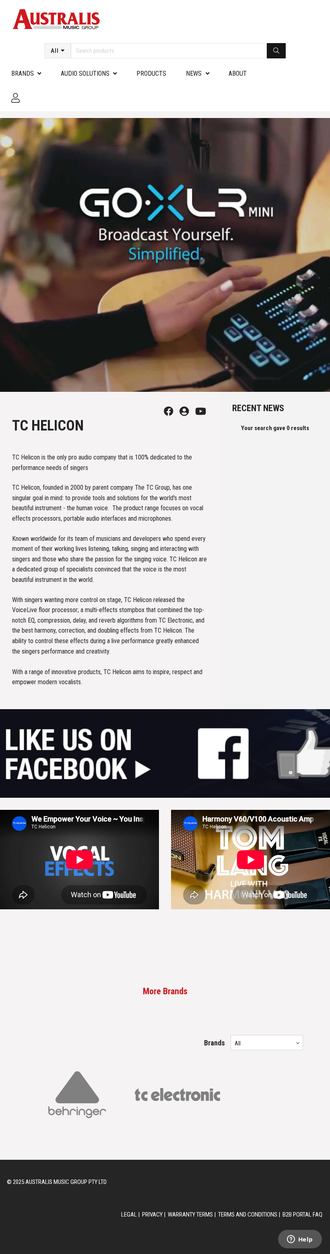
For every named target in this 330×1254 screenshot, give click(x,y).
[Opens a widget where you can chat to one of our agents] (300, 1240)
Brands (22, 73)
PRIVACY (152, 1214)
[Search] (276, 50)
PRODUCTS (151, 73)
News (194, 73)
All (55, 50)
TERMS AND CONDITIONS (247, 1214)
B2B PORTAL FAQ (302, 1214)
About (238, 73)
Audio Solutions (85, 73)
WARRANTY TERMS (190, 1214)
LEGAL (129, 1214)
